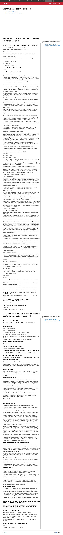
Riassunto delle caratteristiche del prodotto (14, 13)
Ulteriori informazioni (48, 0)
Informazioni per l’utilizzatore (11, 11)
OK (53, 0)
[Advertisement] (31, 25)
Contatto (4, 532)
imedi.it (56, 532)
